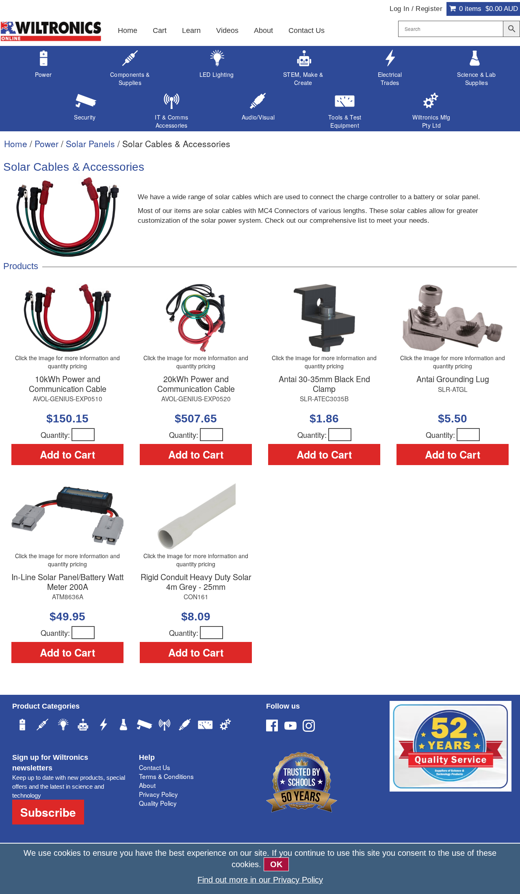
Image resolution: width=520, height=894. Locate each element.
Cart (160, 30)
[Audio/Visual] (185, 726)
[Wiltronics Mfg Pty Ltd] (225, 726)
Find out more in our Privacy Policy (260, 879)
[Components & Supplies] (42, 726)
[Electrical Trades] (103, 726)
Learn (191, 30)
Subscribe (48, 812)
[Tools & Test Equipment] (205, 726)
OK (276, 864)
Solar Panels (90, 143)
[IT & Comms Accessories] (164, 726)
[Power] (22, 726)
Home (127, 30)
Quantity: (55, 434)
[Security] (144, 726)
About (263, 30)
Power (46, 143)
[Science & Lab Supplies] (124, 726)
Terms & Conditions (166, 776)
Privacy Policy (158, 794)
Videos (227, 30)
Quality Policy (158, 802)
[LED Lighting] (63, 726)
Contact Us (306, 30)
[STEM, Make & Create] (83, 726)
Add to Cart (67, 454)
